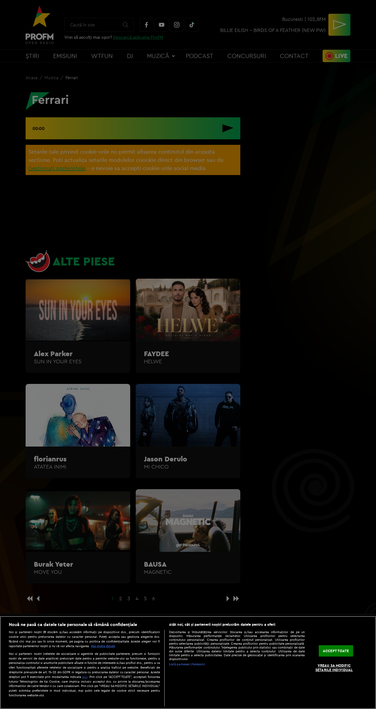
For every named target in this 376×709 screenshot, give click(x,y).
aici (85, 677)
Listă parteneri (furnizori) (187, 664)
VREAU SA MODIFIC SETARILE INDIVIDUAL (334, 667)
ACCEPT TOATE (336, 651)
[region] (188, 662)
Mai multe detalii (103, 646)
